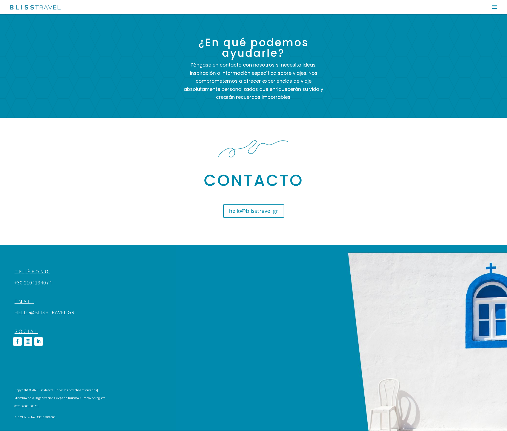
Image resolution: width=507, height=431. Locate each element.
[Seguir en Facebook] (17, 341)
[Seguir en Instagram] (28, 341)
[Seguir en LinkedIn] (38, 341)
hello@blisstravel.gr (253, 210)
